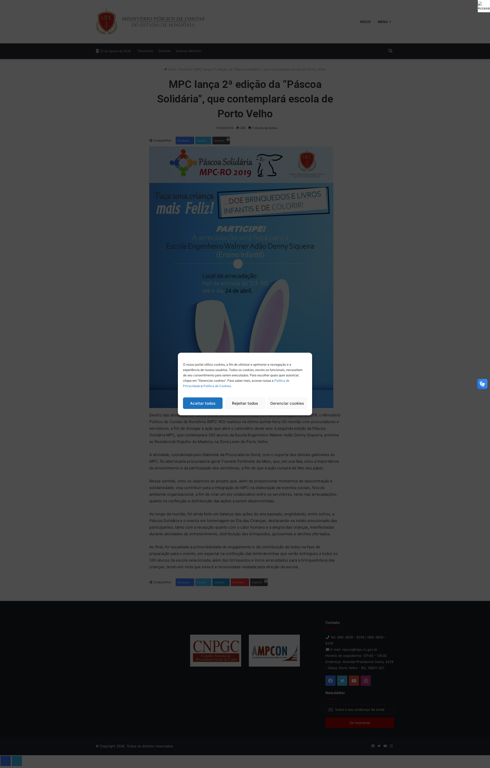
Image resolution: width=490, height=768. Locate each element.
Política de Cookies (217, 386)
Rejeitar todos (245, 403)
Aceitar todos (202, 403)
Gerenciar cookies (287, 403)
